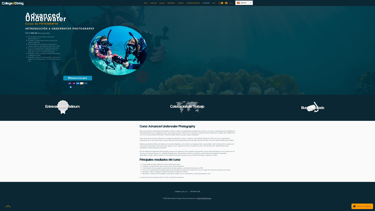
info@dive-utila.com (181, 191)
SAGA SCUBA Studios (204, 198)
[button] (221, 3)
